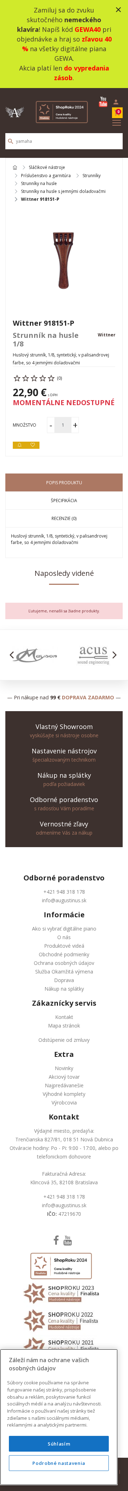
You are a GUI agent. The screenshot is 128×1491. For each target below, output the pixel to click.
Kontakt (64, 1017)
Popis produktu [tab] (64, 483)
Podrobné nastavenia (58, 1463)
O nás (64, 937)
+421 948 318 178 (64, 891)
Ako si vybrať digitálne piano (64, 928)
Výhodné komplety (64, 1094)
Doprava (64, 980)
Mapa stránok (64, 1025)
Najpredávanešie (64, 1085)
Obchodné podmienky (64, 954)
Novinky (64, 1068)
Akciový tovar (64, 1076)
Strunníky (91, 176)
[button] (13, 655)
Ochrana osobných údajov (64, 963)
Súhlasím (59, 1444)
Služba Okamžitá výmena (64, 971)
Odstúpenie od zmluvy (64, 1039)
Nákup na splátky (64, 988)
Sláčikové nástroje (47, 167)
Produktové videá (64, 945)
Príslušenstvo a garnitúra (46, 176)
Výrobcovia (64, 1102)
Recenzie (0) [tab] (64, 518)
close (118, 9)
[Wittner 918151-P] (64, 260)
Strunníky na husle (39, 183)
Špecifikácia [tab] (64, 500)
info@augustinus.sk (64, 900)
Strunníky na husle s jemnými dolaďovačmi (63, 191)
